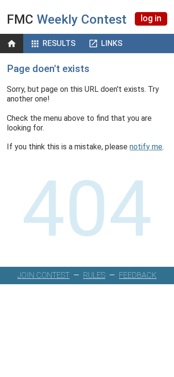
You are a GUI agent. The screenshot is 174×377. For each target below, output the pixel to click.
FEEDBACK (138, 275)
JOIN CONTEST (43, 275)
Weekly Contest (67, 19)
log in (151, 18)
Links (111, 43)
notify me (146, 146)
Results (59, 43)
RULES (94, 275)
